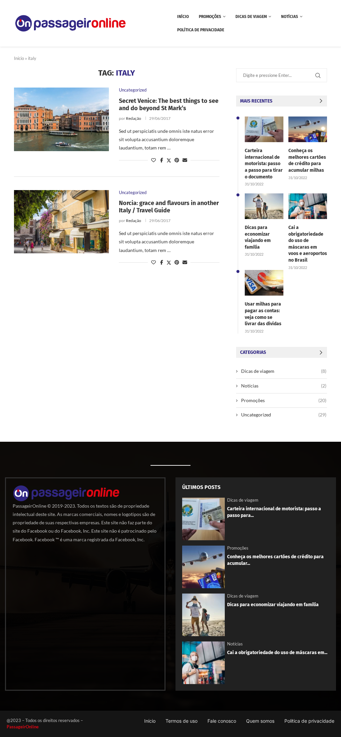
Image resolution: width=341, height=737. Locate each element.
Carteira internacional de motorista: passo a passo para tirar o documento (264, 163)
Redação (133, 118)
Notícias (289, 16)
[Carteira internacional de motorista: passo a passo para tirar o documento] (264, 129)
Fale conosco (221, 721)
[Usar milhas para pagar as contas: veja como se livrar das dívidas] (264, 283)
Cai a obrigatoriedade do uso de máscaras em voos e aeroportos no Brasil (307, 244)
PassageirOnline (23, 726)
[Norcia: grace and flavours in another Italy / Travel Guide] (61, 221)
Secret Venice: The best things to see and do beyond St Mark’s (168, 104)
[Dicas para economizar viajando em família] (264, 206)
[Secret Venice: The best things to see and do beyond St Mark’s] (61, 119)
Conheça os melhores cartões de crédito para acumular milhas (307, 160)
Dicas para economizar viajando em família (258, 237)
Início (183, 16)
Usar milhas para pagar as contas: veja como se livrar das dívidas (263, 314)
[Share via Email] (184, 160)
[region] (86, 684)
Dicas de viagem (251, 16)
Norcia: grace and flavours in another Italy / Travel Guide (169, 206)
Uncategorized (283, 414)
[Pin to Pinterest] (176, 160)
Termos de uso (181, 721)
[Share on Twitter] (169, 160)
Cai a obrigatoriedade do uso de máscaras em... (277, 652)
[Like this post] (153, 160)
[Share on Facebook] (161, 160)
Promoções (210, 16)
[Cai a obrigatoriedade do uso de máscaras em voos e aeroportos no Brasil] (307, 206)
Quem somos (260, 721)
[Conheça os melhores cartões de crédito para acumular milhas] (307, 129)
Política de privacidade (200, 30)
